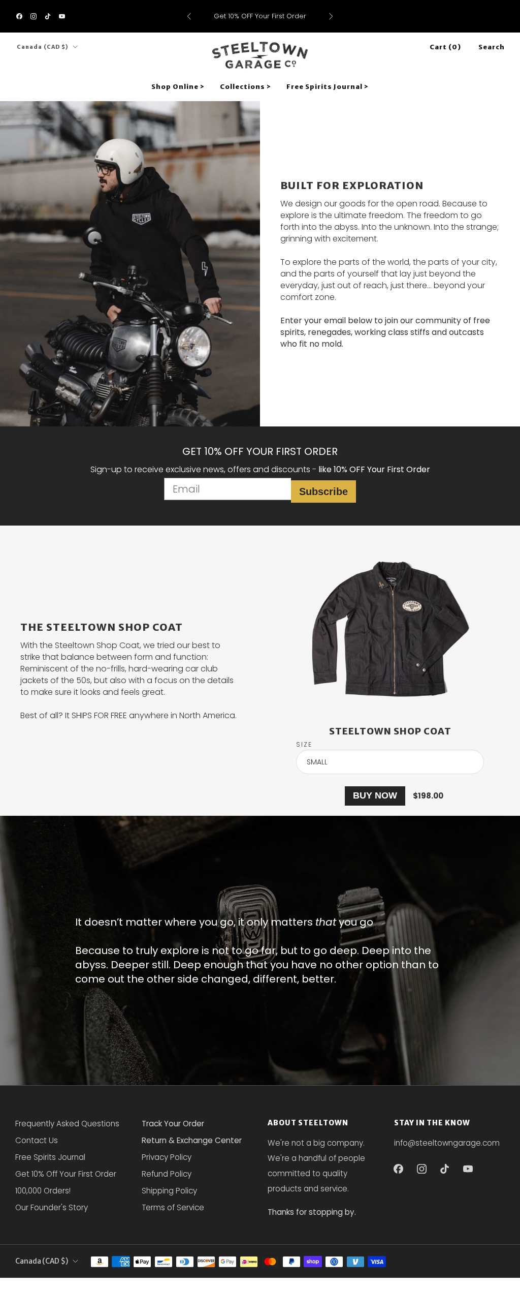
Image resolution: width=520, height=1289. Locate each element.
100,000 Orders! (43, 1190)
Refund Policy (166, 1174)
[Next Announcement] (331, 16)
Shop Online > (178, 86)
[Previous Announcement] (189, 16)
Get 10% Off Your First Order (65, 1174)
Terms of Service (173, 1207)
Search (491, 47)
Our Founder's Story (51, 1207)
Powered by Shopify (371, 1282)
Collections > (245, 86)
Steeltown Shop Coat (390, 731)
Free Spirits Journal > (327, 86)
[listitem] (260, 16)
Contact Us (36, 1140)
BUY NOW (375, 795)
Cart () (445, 47)
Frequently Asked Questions (67, 1123)
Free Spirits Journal (50, 1157)
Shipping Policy (169, 1190)
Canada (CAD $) (43, 47)
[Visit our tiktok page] (48, 16)
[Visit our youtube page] (62, 16)
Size (304, 744)
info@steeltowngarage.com (447, 1143)
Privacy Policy (166, 1157)
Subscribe (323, 491)
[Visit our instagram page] (33, 16)
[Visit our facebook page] (19, 16)
